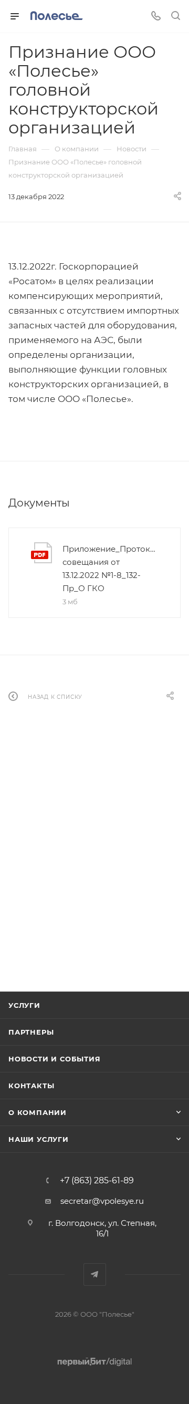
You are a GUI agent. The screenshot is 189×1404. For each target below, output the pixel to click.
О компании (37, 1112)
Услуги (24, 1005)
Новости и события (54, 1059)
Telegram (94, 1274)
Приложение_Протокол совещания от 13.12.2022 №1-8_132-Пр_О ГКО (110, 568)
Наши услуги (38, 1139)
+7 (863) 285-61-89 (97, 1180)
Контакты (31, 1085)
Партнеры (31, 1032)
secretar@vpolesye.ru (102, 1201)
